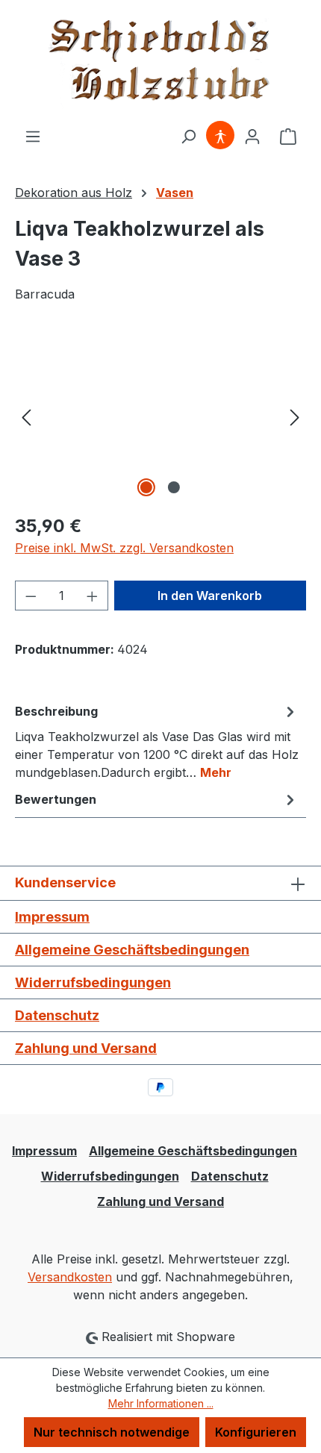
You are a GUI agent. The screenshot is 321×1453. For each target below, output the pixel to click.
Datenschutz (57, 1015)
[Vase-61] (160, 417)
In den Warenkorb (210, 595)
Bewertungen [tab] (55, 799)
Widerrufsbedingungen (93, 982)
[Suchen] (188, 136)
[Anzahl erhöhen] (92, 595)
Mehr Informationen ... (161, 1403)
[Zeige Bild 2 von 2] (174, 487)
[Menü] (33, 136)
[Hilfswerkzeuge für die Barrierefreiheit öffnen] (220, 136)
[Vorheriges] (26, 417)
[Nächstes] (295, 417)
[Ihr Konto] (252, 136)
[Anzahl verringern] (30, 595)
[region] (160, 417)
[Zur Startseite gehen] (160, 63)
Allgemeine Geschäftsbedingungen (132, 949)
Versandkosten (70, 1276)
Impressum (52, 917)
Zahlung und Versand (86, 1048)
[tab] (157, 741)
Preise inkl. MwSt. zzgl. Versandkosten (124, 547)
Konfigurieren (255, 1432)
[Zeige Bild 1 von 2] (146, 487)
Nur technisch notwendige (112, 1432)
